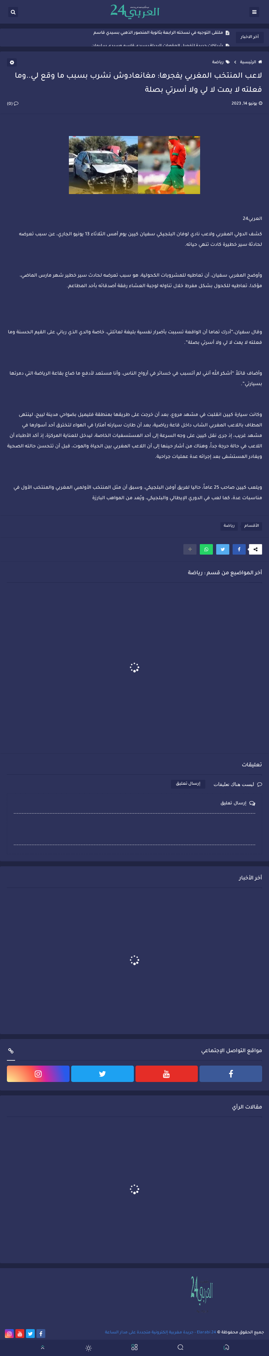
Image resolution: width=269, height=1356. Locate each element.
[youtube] (166, 1074)
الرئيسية (248, 62)
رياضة (218, 62)
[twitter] (102, 1074)
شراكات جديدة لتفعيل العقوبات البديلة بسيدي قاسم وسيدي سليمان (157, 37)
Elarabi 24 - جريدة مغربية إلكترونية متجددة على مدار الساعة (160, 1332)
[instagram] (38, 1074)
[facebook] (230, 1074)
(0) (10, 104)
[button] (239, 549)
